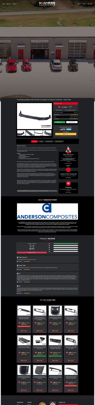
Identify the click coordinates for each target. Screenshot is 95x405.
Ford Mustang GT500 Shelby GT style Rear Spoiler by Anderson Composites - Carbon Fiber (71, 377)
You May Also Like (49, 141)
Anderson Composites (74, 116)
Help (79, 3)
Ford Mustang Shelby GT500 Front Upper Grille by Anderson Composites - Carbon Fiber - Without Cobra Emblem (39, 318)
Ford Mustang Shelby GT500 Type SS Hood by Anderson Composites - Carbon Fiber (55, 317)
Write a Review (32, 252)
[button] (50, 116)
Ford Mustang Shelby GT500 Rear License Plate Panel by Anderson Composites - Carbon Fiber (55, 347)
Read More (68, 177)
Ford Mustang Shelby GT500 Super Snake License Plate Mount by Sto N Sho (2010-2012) (39, 347)
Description (34, 141)
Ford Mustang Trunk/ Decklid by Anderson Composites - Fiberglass (24, 347)
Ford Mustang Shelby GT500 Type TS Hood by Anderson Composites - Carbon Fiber (24, 377)
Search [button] (84, 3)
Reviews (41, 141)
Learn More (69, 129)
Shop (4, 3)
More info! (76, 112)
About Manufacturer (59, 141)
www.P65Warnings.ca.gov (43, 190)
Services (9, 3)
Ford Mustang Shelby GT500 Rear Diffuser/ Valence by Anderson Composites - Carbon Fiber (24, 317)
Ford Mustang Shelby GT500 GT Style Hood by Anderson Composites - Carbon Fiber (39, 377)
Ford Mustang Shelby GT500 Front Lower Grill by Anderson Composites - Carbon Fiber (55, 377)
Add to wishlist (72, 122)
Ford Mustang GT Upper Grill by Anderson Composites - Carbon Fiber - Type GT (71, 347)
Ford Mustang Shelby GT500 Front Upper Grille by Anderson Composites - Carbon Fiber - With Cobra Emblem (71, 318)
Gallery (15, 3)
